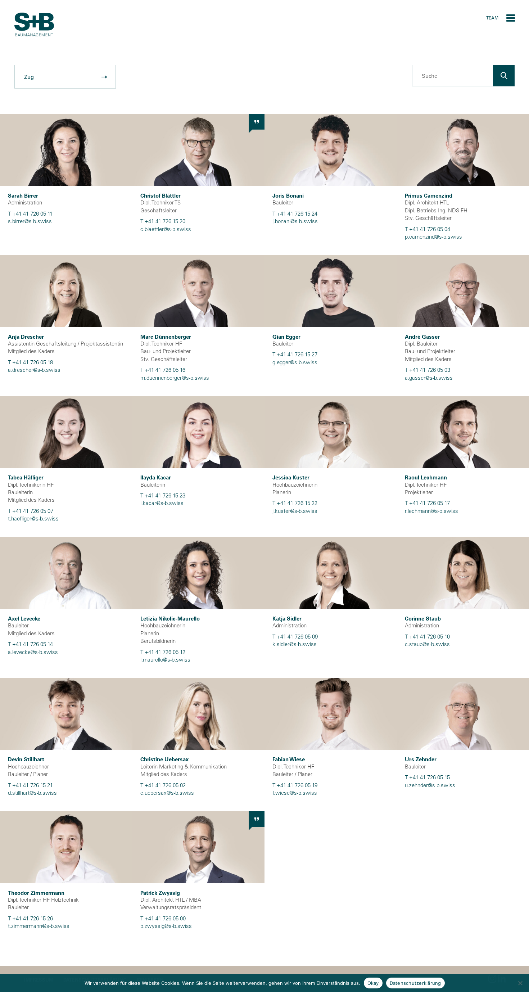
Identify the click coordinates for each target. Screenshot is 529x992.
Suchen (504, 75)
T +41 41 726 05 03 (427, 369)
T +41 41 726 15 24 (294, 213)
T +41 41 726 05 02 (163, 785)
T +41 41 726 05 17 (427, 503)
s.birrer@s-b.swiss (30, 221)
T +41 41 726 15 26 (30, 918)
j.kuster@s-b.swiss (294, 511)
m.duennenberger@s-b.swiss (174, 377)
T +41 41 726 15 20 (162, 221)
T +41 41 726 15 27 (294, 354)
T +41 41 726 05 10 (427, 636)
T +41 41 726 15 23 (162, 495)
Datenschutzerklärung (415, 983)
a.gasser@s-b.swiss (429, 377)
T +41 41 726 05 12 (162, 652)
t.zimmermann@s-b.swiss (38, 926)
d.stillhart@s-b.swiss (32, 792)
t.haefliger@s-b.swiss (33, 518)
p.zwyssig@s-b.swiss (166, 926)
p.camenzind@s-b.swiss (433, 236)
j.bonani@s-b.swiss (295, 221)
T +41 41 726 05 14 (30, 644)
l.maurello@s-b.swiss (165, 659)
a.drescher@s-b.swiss (34, 369)
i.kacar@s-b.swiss (162, 503)
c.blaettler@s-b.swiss (165, 229)
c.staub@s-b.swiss (427, 644)
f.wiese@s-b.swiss (294, 792)
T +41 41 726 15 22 (294, 503)
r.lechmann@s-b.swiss (431, 511)
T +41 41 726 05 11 (30, 213)
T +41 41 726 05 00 (163, 918)
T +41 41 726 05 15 (427, 777)
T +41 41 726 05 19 (294, 785)
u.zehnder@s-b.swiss (430, 785)
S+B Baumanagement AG (34, 25)
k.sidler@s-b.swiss (294, 644)
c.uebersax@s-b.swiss (167, 792)
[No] (520, 983)
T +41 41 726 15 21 (30, 785)
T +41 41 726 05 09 (295, 636)
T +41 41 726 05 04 (427, 229)
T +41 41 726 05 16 (162, 369)
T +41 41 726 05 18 (30, 362)
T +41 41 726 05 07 (30, 511)
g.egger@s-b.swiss (294, 362)
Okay (373, 983)
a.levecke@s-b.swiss (33, 652)
